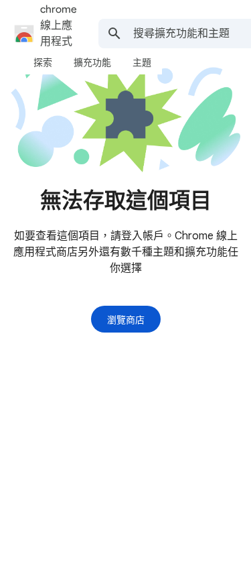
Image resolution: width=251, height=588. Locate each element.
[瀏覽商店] (126, 319)
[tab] (43, 62)
